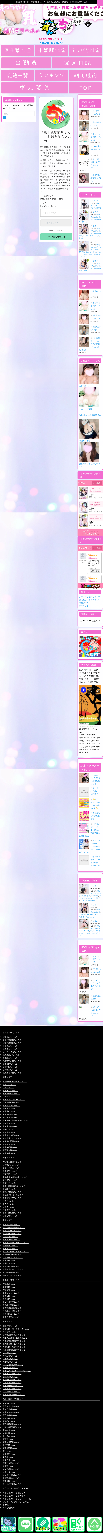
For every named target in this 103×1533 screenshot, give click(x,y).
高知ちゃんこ (8, 1451)
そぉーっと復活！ (86, 408)
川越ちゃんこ (8, 1096)
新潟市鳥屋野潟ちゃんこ (13, 1308)
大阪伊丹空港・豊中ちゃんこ (15, 1337)
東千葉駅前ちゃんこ (11, 1093)
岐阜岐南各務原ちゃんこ (13, 1254)
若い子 (96, 247)
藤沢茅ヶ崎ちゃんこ (11, 1150)
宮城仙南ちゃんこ (10, 1037)
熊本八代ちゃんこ (10, 1460)
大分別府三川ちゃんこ (12, 1484)
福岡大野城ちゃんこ (11, 1448)
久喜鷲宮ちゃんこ (10, 1171)
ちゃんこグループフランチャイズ (17, 1499)
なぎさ (95, 212)
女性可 (86, 254)
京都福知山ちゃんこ (11, 1391)
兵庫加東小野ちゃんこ (12, 1382)
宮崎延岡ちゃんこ (10, 1481)
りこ (94, 242)
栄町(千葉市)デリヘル (90, 531)
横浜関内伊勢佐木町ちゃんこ (15, 1081)
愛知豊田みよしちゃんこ (13, 1257)
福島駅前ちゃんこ (10, 1069)
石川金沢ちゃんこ (10, 1290)
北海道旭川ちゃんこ (11, 1054)
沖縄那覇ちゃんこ (10, 1433)
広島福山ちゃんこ (10, 1421)
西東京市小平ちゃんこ (12, 1198)
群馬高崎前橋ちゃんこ (12, 1102)
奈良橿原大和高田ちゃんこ (14, 1334)
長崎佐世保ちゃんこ (11, 1409)
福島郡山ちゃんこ (10, 1067)
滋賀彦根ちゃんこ (10, 1326)
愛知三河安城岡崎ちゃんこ (14, 1227)
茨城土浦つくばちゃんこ (13, 1138)
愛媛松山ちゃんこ (10, 1403)
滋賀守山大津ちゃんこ (12, 1379)
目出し (81, 238)
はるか (95, 921)
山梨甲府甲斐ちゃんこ (12, 1302)
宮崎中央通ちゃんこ (11, 1463)
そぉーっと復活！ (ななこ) (96, 136)
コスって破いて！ (10, 1507)
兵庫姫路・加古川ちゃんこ (14, 1346)
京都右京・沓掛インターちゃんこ (17, 1370)
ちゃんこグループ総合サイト (15, 1492)
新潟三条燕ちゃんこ (11, 1317)
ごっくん (97, 236)
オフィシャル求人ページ (89, 597)
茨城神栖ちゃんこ (10, 1174)
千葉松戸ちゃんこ (10, 1144)
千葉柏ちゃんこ (9, 1189)
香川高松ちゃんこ (10, 1418)
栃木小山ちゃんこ (10, 1111)
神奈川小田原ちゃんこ (12, 1141)
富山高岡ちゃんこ (10, 1287)
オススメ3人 (83, 271)
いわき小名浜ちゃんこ (12, 1052)
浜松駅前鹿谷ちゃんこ (12, 1272)
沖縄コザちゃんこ (10, 1472)
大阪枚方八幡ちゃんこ (12, 1373)
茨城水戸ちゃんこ (10, 1090)
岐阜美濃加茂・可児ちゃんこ (15, 1269)
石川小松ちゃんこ (10, 1284)
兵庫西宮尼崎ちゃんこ (12, 1388)
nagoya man (83, 726)
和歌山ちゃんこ (9, 1332)
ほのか (95, 200)
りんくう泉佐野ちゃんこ (13, 1364)
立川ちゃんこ (8, 1087)
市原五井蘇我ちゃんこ (12, 1192)
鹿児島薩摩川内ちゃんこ (13, 1424)
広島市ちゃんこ (9, 1439)
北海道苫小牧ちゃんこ (12, 1073)
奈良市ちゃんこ (9, 1352)
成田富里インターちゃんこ (14, 1099)
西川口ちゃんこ (9, 1084)
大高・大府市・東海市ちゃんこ (16, 1251)
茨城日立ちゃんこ (10, 1216)
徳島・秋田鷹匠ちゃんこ (13, 1427)
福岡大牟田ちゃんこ (11, 1469)
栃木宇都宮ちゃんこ (11, 1105)
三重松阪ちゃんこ (10, 1260)
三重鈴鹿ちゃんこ (10, 1263)
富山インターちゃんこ (12, 1293)
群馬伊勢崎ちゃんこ (11, 1147)
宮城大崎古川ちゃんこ (12, 1043)
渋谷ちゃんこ (8, 1204)
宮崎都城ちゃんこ (10, 1430)
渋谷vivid (7, 1505)
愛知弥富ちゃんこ (10, 1236)
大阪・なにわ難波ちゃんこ (14, 1394)
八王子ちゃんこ (9, 1210)
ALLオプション (84, 222)
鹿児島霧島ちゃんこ (11, 1415)
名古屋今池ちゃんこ (11, 1224)
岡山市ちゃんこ (9, 1466)
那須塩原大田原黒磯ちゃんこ (15, 1177)
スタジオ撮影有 (96, 208)
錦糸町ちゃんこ (9, 1129)
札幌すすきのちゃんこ (12, 1061)
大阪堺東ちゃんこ (10, 1361)
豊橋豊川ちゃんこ (10, 1248)
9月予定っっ (84, 385)
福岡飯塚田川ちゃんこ (12, 1442)
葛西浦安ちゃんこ (10, 1180)
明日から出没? (85, 440)
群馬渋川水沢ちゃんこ (12, 1135)
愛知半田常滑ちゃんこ (12, 1266)
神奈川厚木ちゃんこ (11, 1117)
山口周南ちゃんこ (10, 1436)
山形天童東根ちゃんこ (12, 1040)
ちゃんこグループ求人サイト (15, 1495)
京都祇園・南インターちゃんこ (16, 1328)
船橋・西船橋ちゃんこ (12, 1213)
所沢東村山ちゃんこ (11, 1165)
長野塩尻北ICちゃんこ (12, 1311)
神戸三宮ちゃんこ (10, 1355)
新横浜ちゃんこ (9, 1183)
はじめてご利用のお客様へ (95, 815)
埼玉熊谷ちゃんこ (10, 1108)
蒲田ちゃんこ (8, 1207)
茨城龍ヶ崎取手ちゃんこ (13, 1162)
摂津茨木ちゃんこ (10, 1376)
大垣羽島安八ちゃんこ (12, 1230)
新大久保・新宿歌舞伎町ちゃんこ (17, 1120)
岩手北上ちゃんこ (10, 1058)
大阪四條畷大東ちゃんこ (13, 1385)
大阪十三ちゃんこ (10, 1367)
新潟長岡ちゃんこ (10, 1296)
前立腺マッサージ (89, 900)
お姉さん (97, 205)
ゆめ (94, 225)
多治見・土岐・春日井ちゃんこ (16, 1242)
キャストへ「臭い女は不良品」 (95, 791)
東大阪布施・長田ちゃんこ (14, 1343)
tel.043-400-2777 (51, 42)
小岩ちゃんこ (8, 1201)
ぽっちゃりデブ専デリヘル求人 (16, 1501)
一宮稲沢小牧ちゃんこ (12, 1233)
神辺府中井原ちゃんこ (12, 1475)
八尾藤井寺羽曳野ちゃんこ (14, 1349)
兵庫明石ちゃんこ (10, 1358)
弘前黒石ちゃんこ (10, 1049)
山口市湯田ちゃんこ (11, 1478)
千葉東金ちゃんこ (10, 1132)
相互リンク (84, 606)
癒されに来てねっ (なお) (96, 177)
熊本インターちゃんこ (12, 1412)
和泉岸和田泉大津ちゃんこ (14, 1340)
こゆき (95, 260)
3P (84, 236)
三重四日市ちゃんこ (11, 1239)
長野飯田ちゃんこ (10, 1299)
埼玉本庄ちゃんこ (10, 1123)
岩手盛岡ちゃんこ (10, 1063)
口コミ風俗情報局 (90, 533)
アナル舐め (89, 236)
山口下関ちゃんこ (10, 1445)
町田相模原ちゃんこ (11, 1114)
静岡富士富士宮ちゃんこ (13, 1275)
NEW (80, 236)
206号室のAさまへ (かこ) (96, 149)
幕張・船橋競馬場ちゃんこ (14, 1186)
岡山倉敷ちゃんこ (10, 1454)
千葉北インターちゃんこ (13, 1195)
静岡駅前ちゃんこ (10, 1245)
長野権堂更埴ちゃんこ (12, 1305)
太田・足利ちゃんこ (11, 1168)
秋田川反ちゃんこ (10, 1046)
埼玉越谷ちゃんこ (10, 1153)
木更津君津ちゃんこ (11, 1126)
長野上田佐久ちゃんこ (12, 1314)
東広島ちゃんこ (9, 1457)
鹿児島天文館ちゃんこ (12, 1406)
